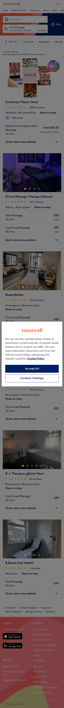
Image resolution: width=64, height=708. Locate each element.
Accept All (32, 368)
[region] (32, 354)
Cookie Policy (35, 358)
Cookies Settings (32, 378)
